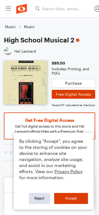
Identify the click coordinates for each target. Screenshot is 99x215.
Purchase (73, 83)
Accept (71, 198)
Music (10, 26)
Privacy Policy (68, 171)
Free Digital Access (73, 94)
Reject (39, 198)
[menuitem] (8, 8)
